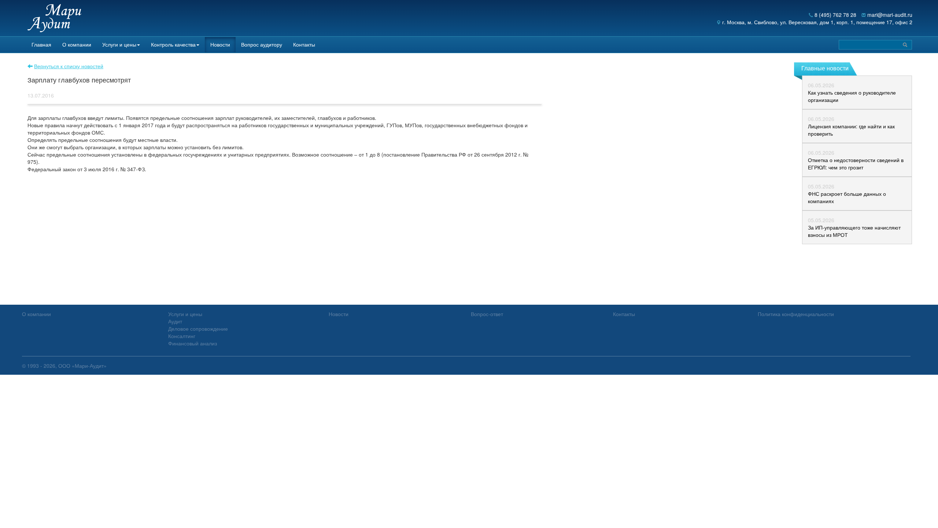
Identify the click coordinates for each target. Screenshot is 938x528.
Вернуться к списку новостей (68, 66)
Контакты (304, 44)
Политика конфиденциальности (796, 314)
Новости (220, 44)
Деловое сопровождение (198, 328)
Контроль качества (173, 44)
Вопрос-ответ (487, 314)
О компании (76, 44)
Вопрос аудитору (261, 44)
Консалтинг (181, 336)
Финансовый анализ (192, 343)
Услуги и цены (119, 44)
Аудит (175, 321)
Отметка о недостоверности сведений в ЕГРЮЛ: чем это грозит (856, 163)
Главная (41, 44)
